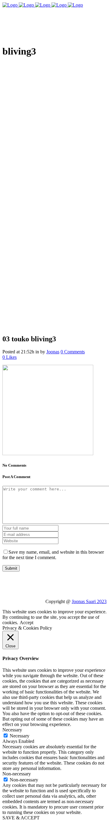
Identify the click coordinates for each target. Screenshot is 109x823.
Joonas (52, 351)
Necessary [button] (12, 729)
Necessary (19, 735)
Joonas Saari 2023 (89, 601)
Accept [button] (26, 622)
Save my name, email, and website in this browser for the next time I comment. (53, 554)
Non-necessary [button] (16, 773)
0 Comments (73, 351)
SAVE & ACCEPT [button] (21, 817)
